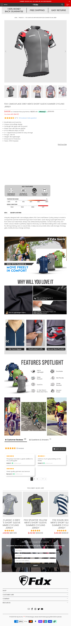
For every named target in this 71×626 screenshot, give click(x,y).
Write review (60, 449)
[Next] (65, 51)
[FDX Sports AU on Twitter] (38, 609)
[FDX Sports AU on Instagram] (35, 609)
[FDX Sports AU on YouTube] (42, 609)
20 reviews (22, 118)
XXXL (29, 159)
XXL (24, 159)
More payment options (35, 182)
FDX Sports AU (18, 617)
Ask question (32, 118)
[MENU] (1, 4)
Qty (5, 164)
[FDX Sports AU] (35, 4)
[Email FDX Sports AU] (28, 609)
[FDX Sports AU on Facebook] (32, 609)
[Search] (62, 4)
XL (19, 159)
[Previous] (5, 51)
